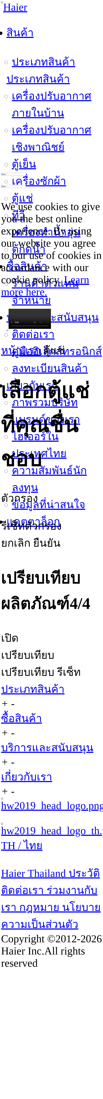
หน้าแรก (21, 350)
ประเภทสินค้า (43, 62)
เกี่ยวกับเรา (26, 777)
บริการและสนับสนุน (47, 748)
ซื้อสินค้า (21, 718)
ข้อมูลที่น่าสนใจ (48, 504)
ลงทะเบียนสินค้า (50, 368)
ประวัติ (84, 873)
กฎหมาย (40, 907)
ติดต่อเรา (33, 334)
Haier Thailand (35, 873)
